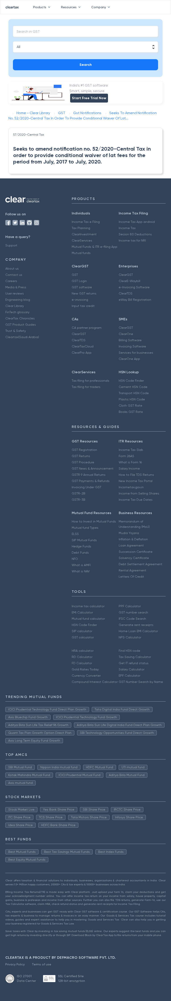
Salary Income (129, 468)
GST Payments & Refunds (91, 481)
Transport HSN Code (134, 393)
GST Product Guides (20, 324)
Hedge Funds (81, 546)
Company (98, 7)
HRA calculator (83, 650)
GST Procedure (83, 462)
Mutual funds (81, 253)
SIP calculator (82, 631)
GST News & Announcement (93, 468)
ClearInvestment (84, 234)
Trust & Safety (15, 331)
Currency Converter (86, 675)
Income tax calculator (88, 606)
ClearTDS (125, 293)
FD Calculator (82, 663)
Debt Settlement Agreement (140, 564)
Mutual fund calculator (88, 618)
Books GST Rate (131, 412)
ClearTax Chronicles (20, 318)
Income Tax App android (137, 222)
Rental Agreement (132, 570)
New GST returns (84, 293)
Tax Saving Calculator (135, 657)
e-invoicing (80, 299)
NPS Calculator (130, 637)
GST (75, 274)
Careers (11, 281)
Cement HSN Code (133, 387)
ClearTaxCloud (83, 346)
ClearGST (126, 274)
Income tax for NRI (132, 240)
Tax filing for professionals (90, 380)
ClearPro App (82, 352)
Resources (69, 7)
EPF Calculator (129, 675)
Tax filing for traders (86, 387)
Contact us (13, 274)
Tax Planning (81, 228)
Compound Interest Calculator (95, 682)
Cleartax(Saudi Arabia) (22, 337)
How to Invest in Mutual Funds (94, 521)
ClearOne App (129, 359)
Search (85, 65)
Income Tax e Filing (86, 222)
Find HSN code (129, 650)
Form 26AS (126, 456)
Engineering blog (17, 299)
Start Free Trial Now (89, 98)
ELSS (75, 534)
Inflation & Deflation (133, 539)
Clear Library (14, 306)
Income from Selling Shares (139, 493)
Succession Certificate (136, 551)
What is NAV (81, 571)
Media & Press (15, 287)
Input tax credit (83, 306)
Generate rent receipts (136, 625)
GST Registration (84, 450)
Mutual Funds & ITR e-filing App (94, 246)
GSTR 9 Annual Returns (89, 474)
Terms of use (41, 964)
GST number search (133, 612)
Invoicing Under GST (86, 487)
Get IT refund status (134, 663)
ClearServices (82, 240)
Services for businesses (136, 352)
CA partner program (87, 327)
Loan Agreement (131, 545)
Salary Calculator (131, 669)
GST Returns (81, 456)
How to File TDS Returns (136, 474)
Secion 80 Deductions (135, 234)
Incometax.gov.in (131, 487)
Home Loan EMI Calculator (138, 631)
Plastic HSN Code (132, 399)
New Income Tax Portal (136, 481)
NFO (75, 559)
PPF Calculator (130, 606)
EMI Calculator (82, 612)
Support (11, 245)
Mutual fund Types (85, 527)
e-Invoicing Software (134, 287)
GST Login (79, 281)
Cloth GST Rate (130, 405)
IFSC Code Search (132, 618)
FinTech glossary (17, 312)
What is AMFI (81, 565)
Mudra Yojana (129, 533)
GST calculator (83, 637)
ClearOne (126, 334)
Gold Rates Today (85, 669)
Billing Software (130, 340)
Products (39, 7)
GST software (82, 287)
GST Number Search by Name (141, 682)
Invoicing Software (132, 346)
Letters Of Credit (131, 576)
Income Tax (127, 228)
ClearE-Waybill (129, 281)
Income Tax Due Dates (136, 499)
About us (12, 268)
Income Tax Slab (131, 450)
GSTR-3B (78, 499)
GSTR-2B (78, 493)
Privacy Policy (15, 964)
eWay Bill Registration (135, 299)
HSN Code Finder (131, 380)
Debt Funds (80, 552)
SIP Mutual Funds (84, 540)
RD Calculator (82, 657)
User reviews (14, 293)
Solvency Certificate (134, 558)
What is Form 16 (130, 462)
